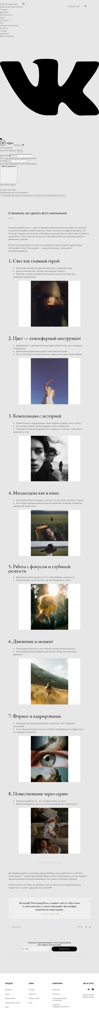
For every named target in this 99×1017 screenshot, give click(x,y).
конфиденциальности (55, 195)
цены (2, 17)
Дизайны (4, 12)
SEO (7, 1007)
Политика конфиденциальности (61, 1006)
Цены (7, 994)
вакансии (4, 33)
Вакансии (56, 990)
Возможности (6, 14)
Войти (3, 4)
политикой (40, 195)
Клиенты (4, 28)
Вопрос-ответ (34, 998)
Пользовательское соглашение (59, 999)
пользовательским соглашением (16, 195)
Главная (4, 9)
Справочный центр (9, 25)
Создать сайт (74, 6)
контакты (4, 20)
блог (2, 22)
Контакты (56, 994)
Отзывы (32, 990)
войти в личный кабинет (11, 6)
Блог (30, 1003)
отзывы (3, 30)
